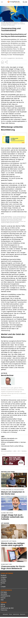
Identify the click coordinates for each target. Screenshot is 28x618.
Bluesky (3, 573)
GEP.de (3, 595)
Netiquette (5, 604)
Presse (10, 604)
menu (2, 2)
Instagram (4, 567)
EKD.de (3, 596)
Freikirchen (4, 600)
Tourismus (24, 441)
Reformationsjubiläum (6, 441)
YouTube (3, 569)
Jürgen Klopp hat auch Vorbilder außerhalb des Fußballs (12, 508)
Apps (2, 590)
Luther (14, 441)
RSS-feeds (4, 582)
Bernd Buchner (19, 58)
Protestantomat (5, 586)
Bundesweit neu (6, 554)
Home (2, 62)
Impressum (22, 604)
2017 (19, 441)
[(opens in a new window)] (13, 139)
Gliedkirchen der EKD (7, 598)
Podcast (3, 588)
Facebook (3, 566)
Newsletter (4, 584)
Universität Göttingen (8, 531)
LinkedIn (3, 577)
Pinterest (3, 571)
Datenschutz (16, 604)
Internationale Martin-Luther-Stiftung (12, 436)
